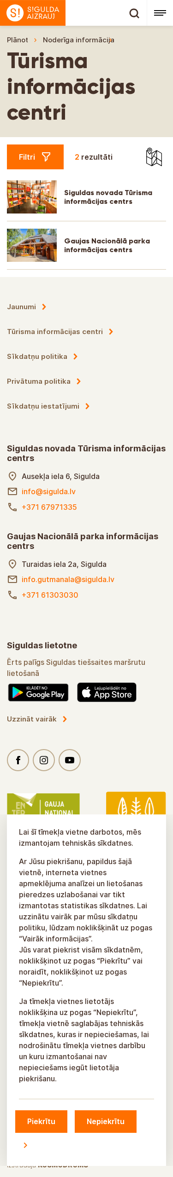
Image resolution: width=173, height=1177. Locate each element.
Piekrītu (41, 1121)
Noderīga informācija (78, 39)
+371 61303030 (50, 595)
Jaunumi (21, 306)
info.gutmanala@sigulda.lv (68, 579)
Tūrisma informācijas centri (55, 331)
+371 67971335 (49, 507)
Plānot (17, 39)
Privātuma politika (39, 381)
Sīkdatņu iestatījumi (43, 406)
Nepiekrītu (106, 1121)
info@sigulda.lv (49, 491)
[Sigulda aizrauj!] (73, 13)
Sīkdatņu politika (37, 356)
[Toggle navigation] (160, 13)
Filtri (27, 157)
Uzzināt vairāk (32, 719)
